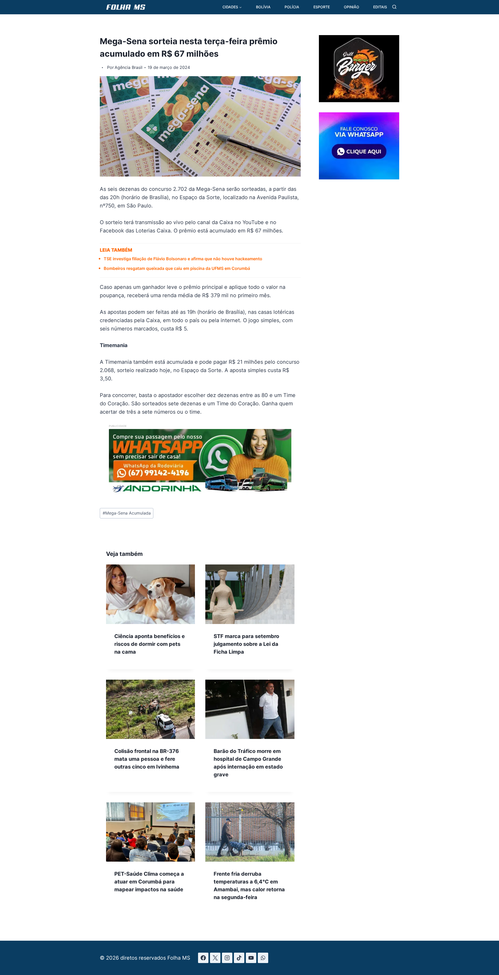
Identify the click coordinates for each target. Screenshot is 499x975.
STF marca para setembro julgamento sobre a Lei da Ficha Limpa (246, 644)
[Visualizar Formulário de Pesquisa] (394, 7)
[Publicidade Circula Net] (359, 177)
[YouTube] (251, 958)
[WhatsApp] (263, 958)
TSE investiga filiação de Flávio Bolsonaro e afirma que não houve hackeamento (183, 258)
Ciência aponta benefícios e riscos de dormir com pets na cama (149, 644)
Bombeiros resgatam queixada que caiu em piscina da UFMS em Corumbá (177, 268)
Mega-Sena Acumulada (127, 513)
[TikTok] (239, 958)
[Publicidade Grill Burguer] (359, 100)
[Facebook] (203, 958)
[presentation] (150, 594)
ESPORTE (321, 7)
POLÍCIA (292, 7)
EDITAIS (380, 7)
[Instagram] (227, 958)
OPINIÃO (351, 7)
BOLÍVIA (263, 7)
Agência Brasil (128, 67)
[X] (215, 958)
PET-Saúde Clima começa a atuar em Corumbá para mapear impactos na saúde (149, 882)
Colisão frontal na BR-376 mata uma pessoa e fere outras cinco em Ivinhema (146, 759)
